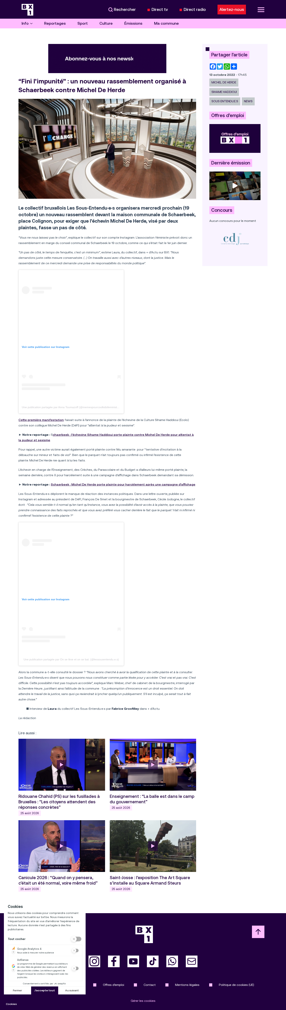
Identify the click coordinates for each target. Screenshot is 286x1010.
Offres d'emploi (113, 985)
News (248, 101)
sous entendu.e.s (224, 101)
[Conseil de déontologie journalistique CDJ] (235, 238)
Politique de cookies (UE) (236, 985)
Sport (82, 23)
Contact (150, 985)
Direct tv (160, 9)
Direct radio (195, 9)
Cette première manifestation (41, 420)
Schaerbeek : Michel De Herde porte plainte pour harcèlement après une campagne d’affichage (123, 484)
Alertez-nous (231, 9)
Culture (106, 23)
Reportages (55, 23)
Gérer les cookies (143, 1001)
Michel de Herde (223, 82)
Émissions (133, 23)
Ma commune (166, 23)
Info (25, 23)
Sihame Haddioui (224, 92)
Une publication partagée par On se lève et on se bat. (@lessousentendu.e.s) (71, 659)
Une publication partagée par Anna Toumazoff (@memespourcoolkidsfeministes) (71, 407)
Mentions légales (187, 985)
